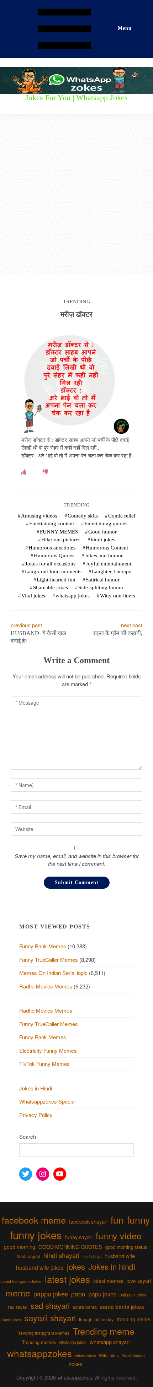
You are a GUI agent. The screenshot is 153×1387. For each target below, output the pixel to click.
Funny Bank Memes (42, 946)
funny (138, 1219)
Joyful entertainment (108, 564)
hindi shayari (61, 1255)
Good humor (102, 532)
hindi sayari (28, 1256)
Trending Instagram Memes (43, 1333)
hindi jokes (103, 539)
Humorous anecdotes (51, 548)
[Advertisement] (76, 194)
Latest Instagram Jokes (21, 1281)
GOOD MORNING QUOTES (70, 1246)
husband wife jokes (40, 1267)
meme (17, 1292)
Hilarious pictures (60, 539)
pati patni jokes (133, 1294)
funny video (119, 1235)
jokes (76, 1266)
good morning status (126, 1247)
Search (27, 1136)
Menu (125, 28)
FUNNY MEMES (59, 532)
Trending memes (39, 1342)
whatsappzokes (39, 1353)
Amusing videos (39, 516)
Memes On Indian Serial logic (53, 972)
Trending (77, 505)
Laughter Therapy (112, 571)
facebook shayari (88, 1221)
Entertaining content (51, 523)
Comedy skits (83, 516)
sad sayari (17, 1307)
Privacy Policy (36, 1114)
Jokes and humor (104, 555)
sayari (35, 1317)
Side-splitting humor (100, 587)
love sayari (139, 1280)
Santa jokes (11, 1319)
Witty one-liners (117, 595)
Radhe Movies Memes (45, 986)
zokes (75, 1363)
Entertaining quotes (105, 523)
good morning (19, 1246)
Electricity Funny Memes (48, 1050)
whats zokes (85, 1355)
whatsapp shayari (110, 1341)
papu (78, 1293)
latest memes (108, 1280)
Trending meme (103, 1330)
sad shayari (50, 1305)
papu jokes (102, 1294)
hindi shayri (92, 1256)
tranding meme (133, 1319)
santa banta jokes (122, 1306)
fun (117, 1219)
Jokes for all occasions (50, 564)
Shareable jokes (50, 587)
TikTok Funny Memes (44, 1063)
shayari (63, 1317)
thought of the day (96, 1319)
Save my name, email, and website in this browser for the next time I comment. (77, 860)
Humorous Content (107, 548)
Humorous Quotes (54, 555)
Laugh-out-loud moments (53, 571)
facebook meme (34, 1219)
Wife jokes (109, 1355)
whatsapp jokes (73, 595)
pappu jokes (50, 1293)
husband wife (120, 1255)
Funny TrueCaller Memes (48, 959)
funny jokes (36, 1234)
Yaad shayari (133, 1355)
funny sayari (79, 1237)
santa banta (85, 1307)
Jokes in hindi (111, 1266)
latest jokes (67, 1278)
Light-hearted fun (56, 580)
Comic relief (122, 516)
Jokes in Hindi (35, 1088)
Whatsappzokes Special (47, 1101)
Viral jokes (33, 595)
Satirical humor (103, 580)
